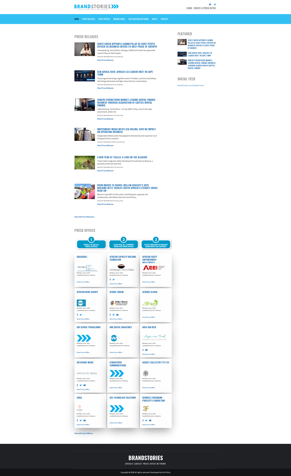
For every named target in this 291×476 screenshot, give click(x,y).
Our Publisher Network (138, 18)
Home (76, 18)
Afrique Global (150, 292)
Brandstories (119, 18)
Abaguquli (82, 256)
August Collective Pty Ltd (155, 362)
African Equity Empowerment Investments (149, 259)
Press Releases (88, 18)
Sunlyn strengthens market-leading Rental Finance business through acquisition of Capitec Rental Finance (126, 102)
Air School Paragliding (88, 327)
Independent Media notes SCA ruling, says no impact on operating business (126, 130)
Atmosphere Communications (118, 364)
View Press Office (83, 282)
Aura (79, 397)
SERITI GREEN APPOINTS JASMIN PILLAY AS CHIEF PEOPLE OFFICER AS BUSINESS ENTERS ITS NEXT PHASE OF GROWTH (127, 45)
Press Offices (104, 18)
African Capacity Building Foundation (123, 258)
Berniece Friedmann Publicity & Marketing (153, 399)
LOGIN (189, 8)
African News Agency (87, 292)
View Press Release (105, 60)
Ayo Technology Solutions (123, 397)
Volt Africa (166, 472)
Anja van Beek (149, 327)
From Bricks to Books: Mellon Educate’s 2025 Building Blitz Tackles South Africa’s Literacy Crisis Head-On (127, 187)
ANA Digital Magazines (121, 327)
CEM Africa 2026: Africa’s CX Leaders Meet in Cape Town (125, 73)
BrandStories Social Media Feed (191, 85)
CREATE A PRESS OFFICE (205, 8)
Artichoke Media (85, 362)
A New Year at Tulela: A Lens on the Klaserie (122, 157)
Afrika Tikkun (117, 292)
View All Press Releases (84, 217)
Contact (164, 18)
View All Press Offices (83, 433)
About (154, 18)
